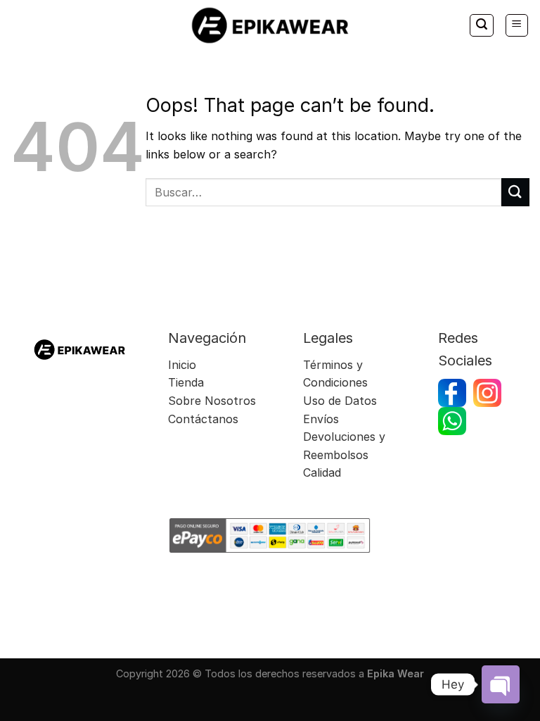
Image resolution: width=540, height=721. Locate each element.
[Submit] (515, 192)
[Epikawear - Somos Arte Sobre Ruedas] (270, 25)
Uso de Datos (340, 401)
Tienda (186, 382)
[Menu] (517, 25)
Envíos (322, 419)
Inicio (182, 365)
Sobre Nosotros (212, 401)
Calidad (322, 472)
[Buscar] (482, 25)
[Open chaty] (501, 684)
